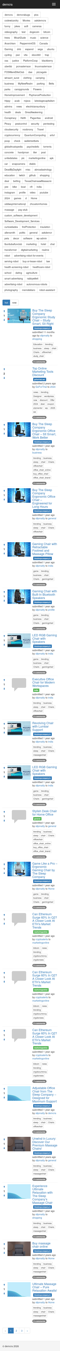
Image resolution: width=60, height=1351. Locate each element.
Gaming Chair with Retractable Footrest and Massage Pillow (44, 549)
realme (45, 249)
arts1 (52, 135)
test (24, 32)
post (43, 152)
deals (18, 112)
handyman (23, 152)
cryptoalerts (42, 939)
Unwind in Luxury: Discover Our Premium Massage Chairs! (44, 1143)
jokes (17, 26)
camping (40, 77)
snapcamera (18, 163)
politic (22, 232)
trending (49, 344)
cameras (37, 26)
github (32, 175)
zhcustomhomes (38, 204)
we (34, 411)
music (33, 37)
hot (6, 302)
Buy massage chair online (41, 1245)
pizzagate (41, 72)
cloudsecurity (11, 129)
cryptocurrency (12, 135)
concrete (9, 152)
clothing (27, 77)
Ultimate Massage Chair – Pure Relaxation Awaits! (44, 1287)
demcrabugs (23, 14)
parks (7, 89)
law (48, 261)
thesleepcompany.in (42, 328)
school (7, 272)
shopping (45, 175)
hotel (43, 244)
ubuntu (50, 49)
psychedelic (33, 146)
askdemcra (40, 20)
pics (36, 14)
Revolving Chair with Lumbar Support (43, 726)
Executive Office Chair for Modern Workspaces (43, 682)
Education (37, 344)
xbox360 (36, 54)
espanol (29, 49)
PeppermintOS (27, 43)
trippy (7, 100)
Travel (40, 129)
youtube (44, 192)
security (35, 123)
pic (23, 158)
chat (52, 244)
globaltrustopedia (13, 146)
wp (46, 407)
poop (7, 141)
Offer (52, 400)
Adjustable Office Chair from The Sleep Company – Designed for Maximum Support (44, 1094)
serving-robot (11, 261)
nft (31, 186)
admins (8, 106)
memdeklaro (28, 290)
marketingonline (37, 158)
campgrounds (21, 89)
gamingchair (47, 578)
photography (11, 290)
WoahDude (20, 37)
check (17, 141)
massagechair (39, 754)
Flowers (37, 89)
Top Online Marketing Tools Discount (42, 371)
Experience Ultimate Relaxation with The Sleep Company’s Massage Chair (42, 1194)
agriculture (31, 272)
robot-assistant (47, 290)
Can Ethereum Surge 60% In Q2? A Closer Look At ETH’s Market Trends (44, 920)
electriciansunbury (35, 106)
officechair (46, 352)
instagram (9, 192)
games (17, 198)
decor (16, 238)
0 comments (39, 361)
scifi (26, 26)
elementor (37, 407)
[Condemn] (4, 319)
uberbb (8, 66)
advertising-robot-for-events (28, 255)
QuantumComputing (35, 135)
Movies (26, 20)
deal (6, 181)
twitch (22, 175)
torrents (47, 146)
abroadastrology (43, 169)
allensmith (9, 232)
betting (16, 181)
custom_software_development (21, 215)
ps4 (18, 54)
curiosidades (11, 227)
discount (44, 400)
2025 (52, 407)
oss (6, 60)
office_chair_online (42, 469)
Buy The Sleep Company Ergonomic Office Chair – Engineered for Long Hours (43, 498)
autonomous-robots (36, 284)
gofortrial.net (39, 379)
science (44, 37)
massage (9, 209)
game (35, 571)
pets (6, 238)
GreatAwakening (33, 112)
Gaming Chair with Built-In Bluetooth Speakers (44, 594)
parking (41, 83)
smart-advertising (13, 278)
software (27, 238)
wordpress (49, 396)
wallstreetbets (31, 141)
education (9, 175)
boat (23, 186)
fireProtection (29, 227)
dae (30, 72)
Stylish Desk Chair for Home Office (44, 812)
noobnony (27, 129)
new (14, 302)
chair (54, 348)
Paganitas (35, 118)
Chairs (36, 352)
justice (15, 60)
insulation (45, 227)
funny (7, 26)
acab (17, 100)
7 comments (39, 1081)
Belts (51, 83)
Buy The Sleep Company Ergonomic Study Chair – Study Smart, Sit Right (43, 317)
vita (26, 54)
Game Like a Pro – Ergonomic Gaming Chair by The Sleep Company (44, 870)
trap (47, 54)
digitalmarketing (29, 249)
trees (7, 37)
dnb (19, 49)
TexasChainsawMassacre (38, 181)
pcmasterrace (23, 66)
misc (28, 169)
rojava (27, 100)
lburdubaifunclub (13, 244)
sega (40, 49)
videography (11, 32)
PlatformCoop (30, 60)
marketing (31, 244)
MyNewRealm (25, 83)
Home (34, 198)
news (19, 106)
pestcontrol (21, 123)
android (49, 118)
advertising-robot (13, 284)
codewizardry (11, 20)
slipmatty (45, 335)
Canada (44, 43)
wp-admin (41, 238)
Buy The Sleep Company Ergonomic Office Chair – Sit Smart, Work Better (44, 430)
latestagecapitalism (44, 100)
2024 (7, 198)
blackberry (47, 60)
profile (22, 192)
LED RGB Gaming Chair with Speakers (44, 638)
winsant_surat (11, 77)
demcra (7, 4)
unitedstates (10, 158)
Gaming (8, 49)
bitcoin (47, 32)
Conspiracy (10, 118)
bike (14, 186)
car (6, 163)
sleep (46, 348)
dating (19, 272)
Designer (37, 396)
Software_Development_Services (22, 221)
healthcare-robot (41, 267)
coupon (50, 403)
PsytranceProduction (40, 95)
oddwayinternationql (15, 204)
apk (52, 158)
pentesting (48, 123)
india (39, 186)
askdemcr (47, 232)
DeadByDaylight (12, 169)
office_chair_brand (41, 477)
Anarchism (10, 43)
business (9, 83)
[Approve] (4, 311)
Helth (23, 118)
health (7, 112)
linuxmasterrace (43, 66)
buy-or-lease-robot (32, 261)
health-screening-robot (16, 267)
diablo (32, 163)
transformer (10, 249)
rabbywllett (32, 278)
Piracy (7, 123)
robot (7, 255)
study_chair (38, 355)
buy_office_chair (40, 473)
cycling (8, 54)
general (34, 232)
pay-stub (23, 209)
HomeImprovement (14, 95)
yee (6, 186)
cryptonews (38, 959)
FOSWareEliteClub (14, 72)
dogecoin (34, 32)
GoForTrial (41, 386)
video (33, 192)
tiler (35, 152)
